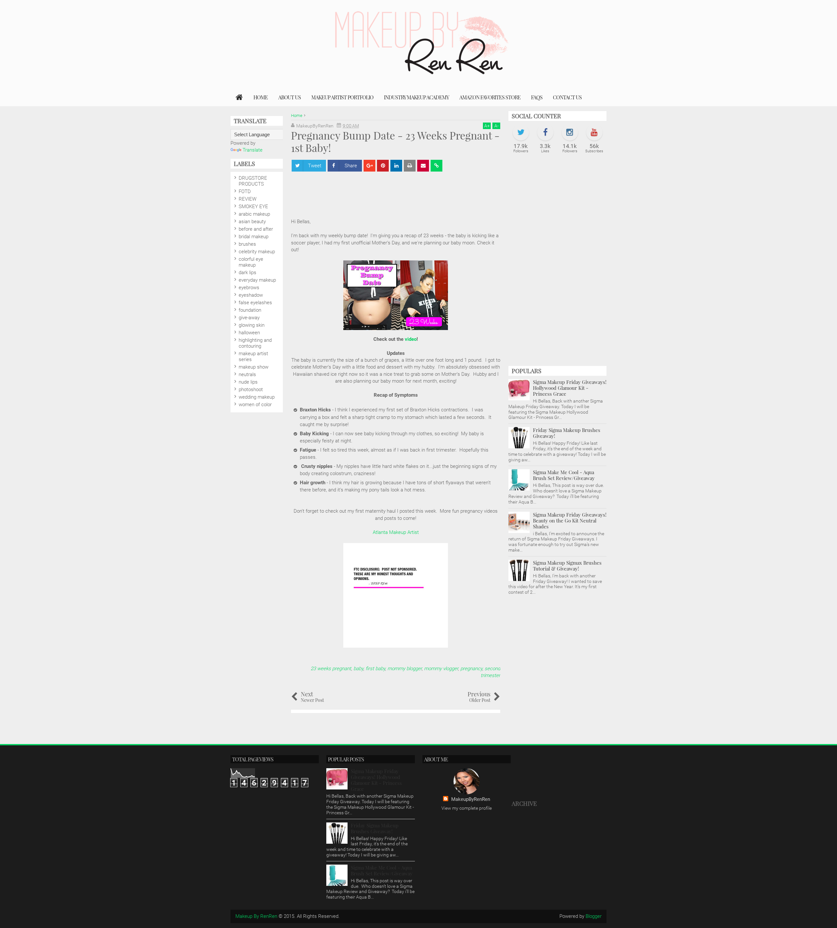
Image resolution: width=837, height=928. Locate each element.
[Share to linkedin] (396, 166)
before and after (256, 229)
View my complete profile (466, 808)
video (411, 339)
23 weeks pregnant (331, 668)
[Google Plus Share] (369, 166)
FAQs (536, 97)
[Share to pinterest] (383, 166)
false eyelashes (255, 303)
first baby (375, 668)
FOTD (245, 191)
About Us (289, 97)
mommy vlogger (441, 668)
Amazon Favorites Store (490, 97)
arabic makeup (254, 214)
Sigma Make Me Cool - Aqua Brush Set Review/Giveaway (564, 475)
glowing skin (252, 325)
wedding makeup (257, 397)
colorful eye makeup (251, 262)
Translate (253, 150)
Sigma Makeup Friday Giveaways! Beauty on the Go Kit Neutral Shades (569, 520)
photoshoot (251, 389)
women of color (255, 404)
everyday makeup (257, 280)
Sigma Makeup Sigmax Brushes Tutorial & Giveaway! (567, 565)
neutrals (247, 374)
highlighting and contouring (255, 343)
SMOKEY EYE (253, 206)
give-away (249, 318)
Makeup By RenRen (256, 916)
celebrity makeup (257, 252)
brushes (247, 244)
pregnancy (471, 668)
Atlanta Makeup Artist (396, 532)
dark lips (247, 272)
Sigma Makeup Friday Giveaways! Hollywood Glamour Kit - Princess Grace (569, 388)
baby (358, 668)
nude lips (248, 382)
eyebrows (249, 287)
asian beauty (252, 221)
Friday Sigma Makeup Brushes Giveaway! (566, 433)
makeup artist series (253, 356)
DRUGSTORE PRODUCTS (253, 181)
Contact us (567, 97)
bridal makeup (253, 237)
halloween (249, 333)
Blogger (594, 916)
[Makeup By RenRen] (239, 97)
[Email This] (423, 166)
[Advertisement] (557, 263)
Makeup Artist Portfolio (342, 97)
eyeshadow (251, 295)
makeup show (253, 367)
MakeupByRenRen (470, 799)
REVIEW (247, 199)
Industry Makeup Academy (416, 97)
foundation (250, 310)
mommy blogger (404, 668)
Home (260, 97)
